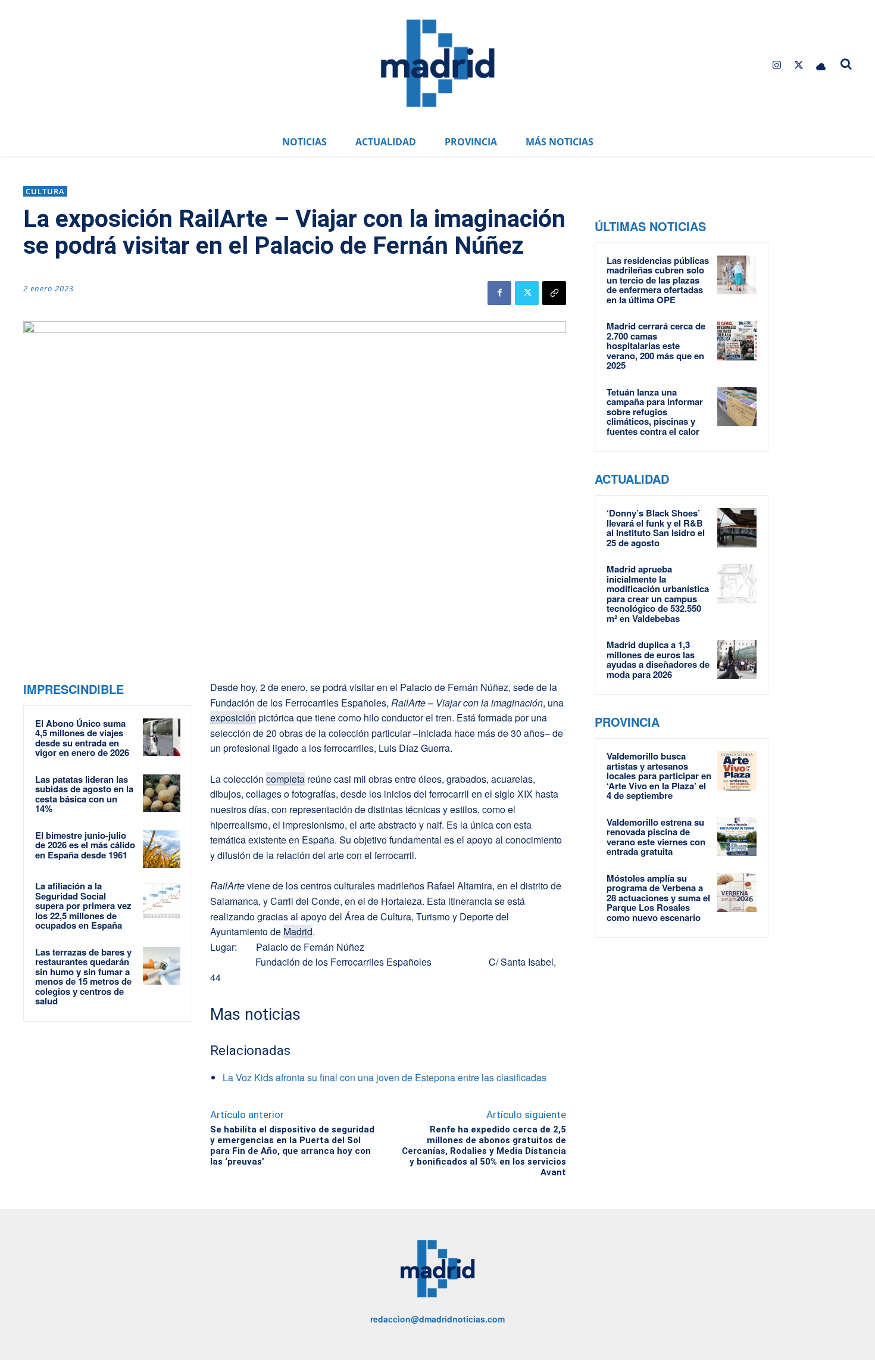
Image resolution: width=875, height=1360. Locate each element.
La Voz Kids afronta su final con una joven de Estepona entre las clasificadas (384, 1077)
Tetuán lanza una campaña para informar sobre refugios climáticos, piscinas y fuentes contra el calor (655, 411)
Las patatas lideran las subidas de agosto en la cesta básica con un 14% (84, 794)
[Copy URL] (554, 293)
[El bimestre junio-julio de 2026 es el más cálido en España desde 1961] (161, 849)
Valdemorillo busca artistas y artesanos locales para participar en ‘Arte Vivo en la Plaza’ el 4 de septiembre (659, 775)
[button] (846, 63)
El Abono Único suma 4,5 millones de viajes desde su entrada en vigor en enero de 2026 (82, 738)
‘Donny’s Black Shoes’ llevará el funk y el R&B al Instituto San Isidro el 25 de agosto (656, 527)
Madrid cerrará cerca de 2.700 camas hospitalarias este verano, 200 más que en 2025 (656, 345)
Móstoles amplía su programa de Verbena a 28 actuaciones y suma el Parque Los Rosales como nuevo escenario (658, 898)
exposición (233, 717)
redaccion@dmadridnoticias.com (437, 1319)
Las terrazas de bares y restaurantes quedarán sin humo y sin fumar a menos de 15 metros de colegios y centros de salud (83, 976)
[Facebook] (499, 293)
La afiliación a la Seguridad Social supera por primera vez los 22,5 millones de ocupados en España (83, 905)
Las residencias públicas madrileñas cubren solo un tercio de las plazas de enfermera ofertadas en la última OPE (658, 280)
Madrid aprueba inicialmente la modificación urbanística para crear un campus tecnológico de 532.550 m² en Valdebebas (658, 593)
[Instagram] (776, 65)
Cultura (45, 191)
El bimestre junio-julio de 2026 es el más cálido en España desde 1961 (85, 845)
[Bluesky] (821, 65)
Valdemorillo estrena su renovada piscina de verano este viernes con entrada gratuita (656, 837)
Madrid (297, 931)
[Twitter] (799, 65)
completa (285, 779)
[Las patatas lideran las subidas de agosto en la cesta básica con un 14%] (161, 793)
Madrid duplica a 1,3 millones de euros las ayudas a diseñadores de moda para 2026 (658, 659)
